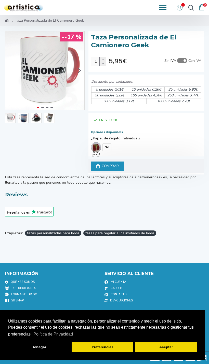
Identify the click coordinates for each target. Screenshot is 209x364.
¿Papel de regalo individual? (115, 138)
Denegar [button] (39, 347)
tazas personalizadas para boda (53, 233)
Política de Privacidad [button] (53, 334)
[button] (10, 70)
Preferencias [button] (102, 347)
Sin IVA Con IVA (182, 60)
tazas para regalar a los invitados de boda (119, 233)
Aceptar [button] (166, 347)
